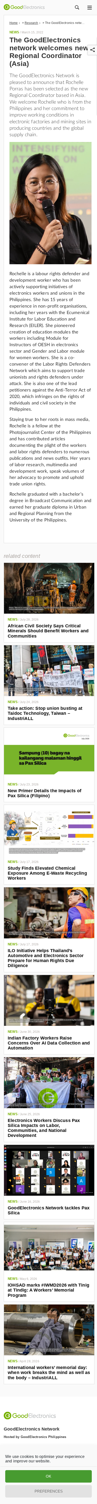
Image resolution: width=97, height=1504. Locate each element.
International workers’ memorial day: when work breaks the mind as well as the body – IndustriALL (49, 1372)
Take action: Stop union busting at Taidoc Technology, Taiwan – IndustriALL (45, 713)
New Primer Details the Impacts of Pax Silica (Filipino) (44, 793)
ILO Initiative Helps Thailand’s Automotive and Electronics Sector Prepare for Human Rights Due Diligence (46, 958)
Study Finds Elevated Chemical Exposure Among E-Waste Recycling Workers (47, 873)
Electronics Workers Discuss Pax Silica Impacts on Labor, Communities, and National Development (44, 1128)
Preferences (49, 1491)
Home (13, 23)
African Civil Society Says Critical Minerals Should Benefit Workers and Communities (48, 631)
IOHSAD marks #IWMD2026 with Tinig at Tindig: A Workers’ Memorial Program (48, 1290)
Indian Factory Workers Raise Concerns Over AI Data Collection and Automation (49, 1043)
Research (31, 23)
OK (48, 1476)
